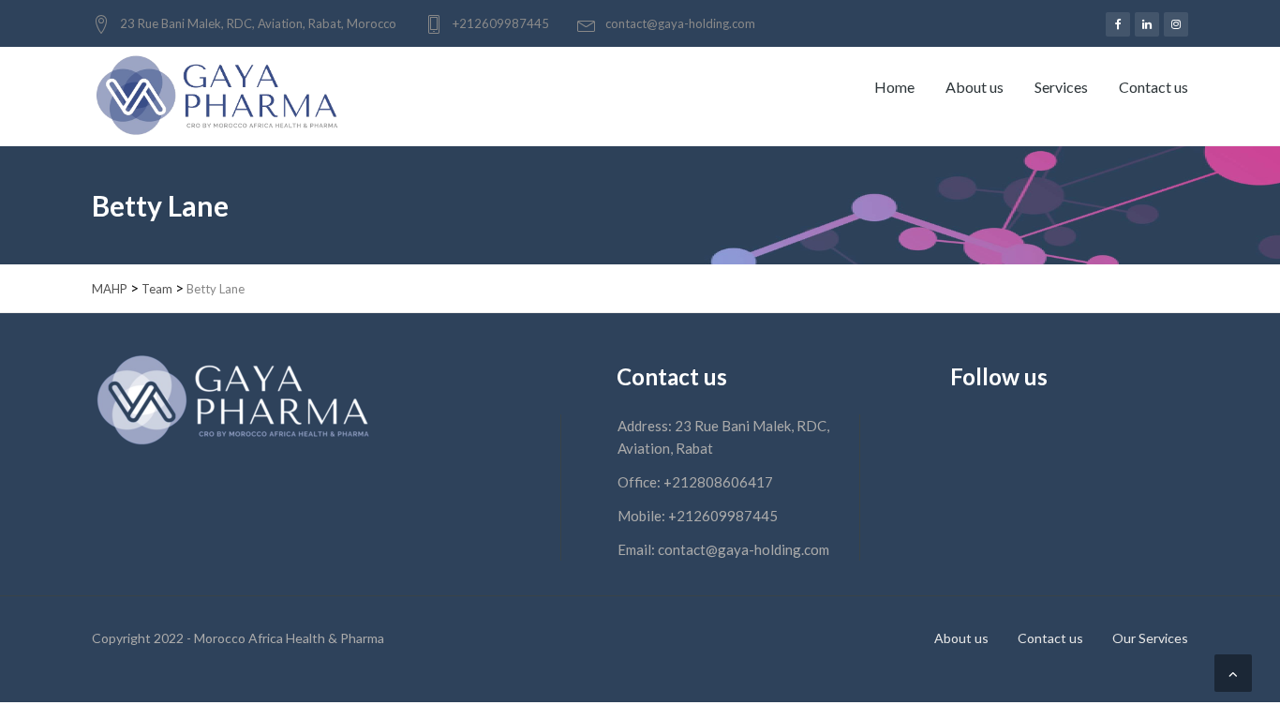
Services (1061, 87)
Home (894, 87)
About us (974, 87)
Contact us (1153, 87)
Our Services (1150, 638)
